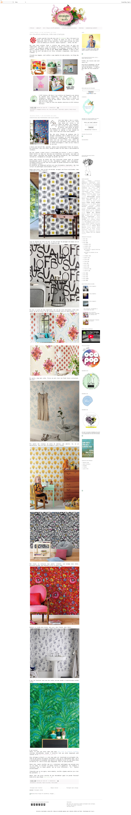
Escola (98, 200)
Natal (83, 216)
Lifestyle (97, 209)
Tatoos (93, 229)
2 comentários (52, 107)
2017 (84, 239)
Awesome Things (85, 186)
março (85, 267)
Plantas (95, 220)
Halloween (91, 205)
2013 (84, 274)
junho (85, 261)
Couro (89, 195)
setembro (86, 255)
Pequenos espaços (95, 219)
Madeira (84, 214)
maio (85, 263)
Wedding (98, 232)
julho (85, 259)
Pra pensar (88, 221)
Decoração (39, 782)
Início (32, 28)
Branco (98, 187)
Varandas (83, 232)
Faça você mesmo (53, 109)
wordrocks (84, 233)
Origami (98, 216)
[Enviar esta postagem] (58, 107)
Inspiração (61, 109)
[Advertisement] (89, 479)
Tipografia (92, 231)
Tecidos (98, 229)
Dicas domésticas (90, 198)
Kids (99, 208)
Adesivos (84, 183)
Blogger (92, 811)
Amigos (98, 183)
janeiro (86, 270)
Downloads (89, 199)
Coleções (98, 192)
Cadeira (90, 188)
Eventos (84, 202)
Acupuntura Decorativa (88, 182)
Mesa (92, 214)
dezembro (86, 244)
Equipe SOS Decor (91, 200)
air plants (89, 183)
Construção (89, 193)
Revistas (83, 228)
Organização (90, 216)
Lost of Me (85, 468)
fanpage (73, 99)
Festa (94, 204)
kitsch (83, 209)
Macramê (83, 212)
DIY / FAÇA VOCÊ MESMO (51, 28)
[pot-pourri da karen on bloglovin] (88, 175)
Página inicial (54, 787)
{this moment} (86, 180)
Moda (83, 215)
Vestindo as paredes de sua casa (44, 117)
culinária (84, 196)
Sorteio (98, 228)
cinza (83, 192)
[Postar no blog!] (32, 107)
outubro (86, 248)
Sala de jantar (90, 228)
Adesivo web (86, 462)
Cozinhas (94, 195)
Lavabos (92, 209)
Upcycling (98, 231)
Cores (94, 193)
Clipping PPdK (90, 192)
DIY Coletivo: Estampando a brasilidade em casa (90, 309)
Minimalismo (97, 214)
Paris (88, 219)
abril (85, 265)
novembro (86, 246)
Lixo (91, 211)
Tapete (89, 229)
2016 (84, 240)
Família (84, 204)
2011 (84, 278)
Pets (83, 220)
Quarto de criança (91, 224)
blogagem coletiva (41, 109)
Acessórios (97, 180)
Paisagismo (84, 217)
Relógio (89, 227)
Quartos (98, 224)
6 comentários (52, 780)
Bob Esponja (92, 187)
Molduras (87, 215)
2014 (84, 273)
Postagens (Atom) (38, 790)
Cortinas (84, 195)
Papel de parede (46, 782)
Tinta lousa (85, 231)
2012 (84, 276)
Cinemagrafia (97, 191)
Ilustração (97, 206)
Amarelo (94, 183)
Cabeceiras (84, 188)
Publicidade (54, 782)
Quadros (66, 109)
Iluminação (90, 206)
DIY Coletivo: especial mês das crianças (47, 34)
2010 (84, 280)
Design (98, 196)
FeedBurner (94, 129)
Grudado (85, 465)
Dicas (83, 198)
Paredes (84, 219)
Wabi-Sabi (93, 232)
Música (98, 215)
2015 (84, 242)
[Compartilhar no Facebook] (35, 107)
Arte (92, 184)
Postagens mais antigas (72, 787)
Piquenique (87, 220)
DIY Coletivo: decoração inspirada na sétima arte (94, 313)
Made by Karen (91, 28)
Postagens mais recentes (36, 787)
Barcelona (92, 186)
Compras (84, 193)
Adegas (98, 182)
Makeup (88, 214)
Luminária (97, 211)
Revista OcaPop (96, 227)
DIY (47, 109)
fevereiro (87, 268)
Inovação (83, 208)
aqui (43, 102)
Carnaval (93, 190)
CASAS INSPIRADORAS (69, 28)
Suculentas (84, 229)
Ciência (91, 191)
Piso (91, 220)
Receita (84, 225)
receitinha (89, 225)
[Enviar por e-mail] (31, 107)
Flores (98, 204)
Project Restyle (90, 223)
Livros (87, 211)
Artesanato (97, 184)
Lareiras (88, 209)
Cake (88, 190)
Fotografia (84, 205)
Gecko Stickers (86, 464)
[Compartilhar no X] (34, 107)
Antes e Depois (86, 184)
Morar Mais (93, 215)
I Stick (85, 467)
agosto (86, 257)
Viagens (88, 232)
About (38, 28)
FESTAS (81, 28)
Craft (98, 195)
